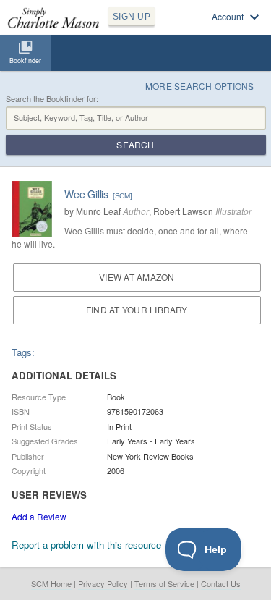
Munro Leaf (98, 211)
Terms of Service (164, 583)
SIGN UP (131, 17)
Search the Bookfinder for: (52, 98)
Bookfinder (25, 60)
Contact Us (221, 583)
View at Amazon (136, 277)
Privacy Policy (103, 583)
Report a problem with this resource (86, 545)
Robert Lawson (183, 211)
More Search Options (199, 86)
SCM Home (51, 583)
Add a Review (39, 516)
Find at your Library (137, 309)
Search (135, 144)
